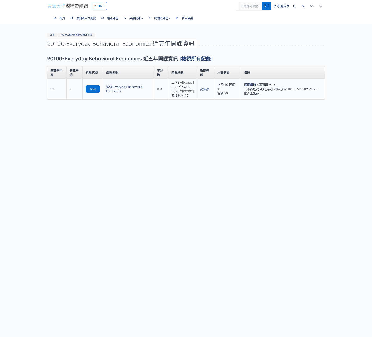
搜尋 (266, 6)
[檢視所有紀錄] (196, 59)
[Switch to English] (303, 6)
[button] (133, 18)
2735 (92, 89)
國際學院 (250, 84)
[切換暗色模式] (320, 6)
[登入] (294, 6)
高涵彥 (204, 89)
